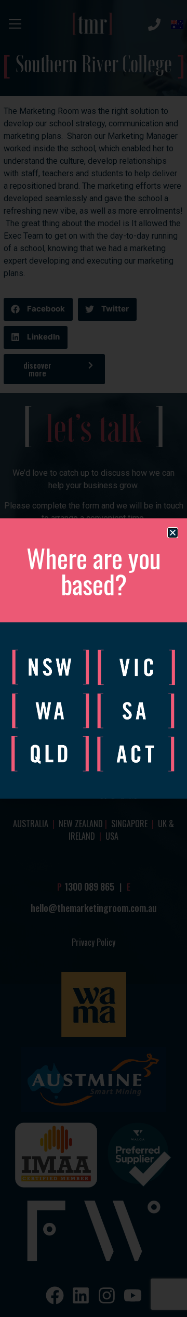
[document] (93, 658)
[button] (173, 533)
